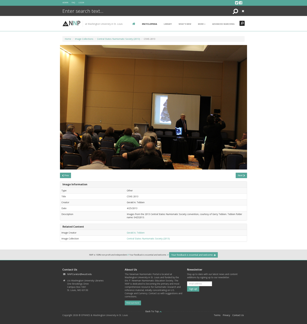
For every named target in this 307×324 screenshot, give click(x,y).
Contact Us (238, 315)
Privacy (226, 315)
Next (240, 175)
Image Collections (84, 38)
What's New (185, 24)
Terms (217, 315)
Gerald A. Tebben (136, 232)
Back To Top (152, 311)
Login (81, 2)
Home (68, 38)
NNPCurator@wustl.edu (79, 274)
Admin (65, 2)
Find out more (132, 302)
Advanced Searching (223, 24)
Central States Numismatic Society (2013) (118, 38)
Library (168, 24)
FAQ (73, 2)
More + (201, 24)
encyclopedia (149, 24)
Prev (66, 175)
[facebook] (240, 3)
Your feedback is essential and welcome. (192, 254)
